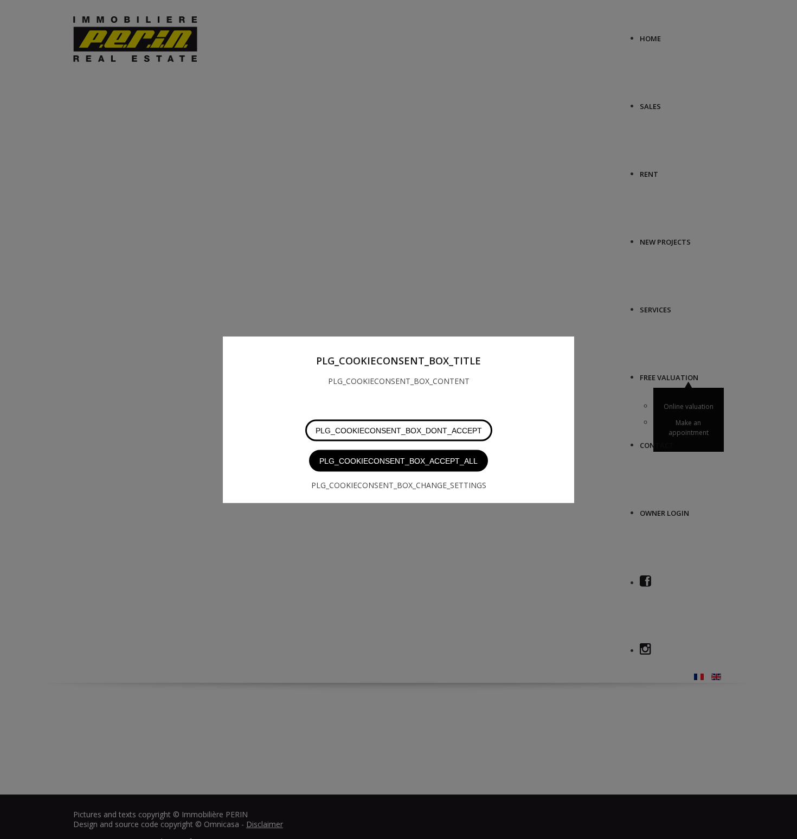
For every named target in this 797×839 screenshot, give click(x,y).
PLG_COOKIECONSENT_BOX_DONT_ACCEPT (399, 430)
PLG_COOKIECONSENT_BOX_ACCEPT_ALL (398, 460)
